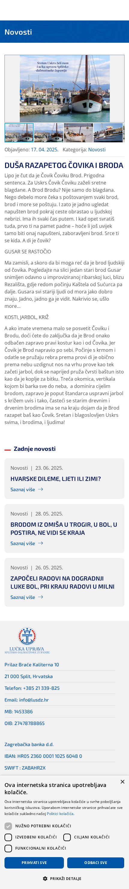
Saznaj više (22, 489)
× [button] (122, 782)
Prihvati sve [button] (34, 862)
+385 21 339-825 (41, 688)
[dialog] (64, 832)
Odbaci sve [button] (95, 862)
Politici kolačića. (60, 813)
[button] (119, 60)
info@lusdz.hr (34, 699)
